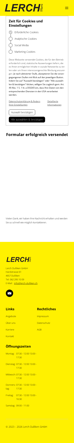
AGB (39, 329)
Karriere (10, 329)
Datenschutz (43, 322)
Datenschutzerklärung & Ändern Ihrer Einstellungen (24, 103)
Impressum (43, 316)
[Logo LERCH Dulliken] (24, 8)
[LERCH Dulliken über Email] (9, 293)
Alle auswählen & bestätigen (27, 119)
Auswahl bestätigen (22, 112)
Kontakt (10, 336)
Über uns (10, 322)
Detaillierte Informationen (54, 103)
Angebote (11, 316)
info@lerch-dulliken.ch (26, 283)
